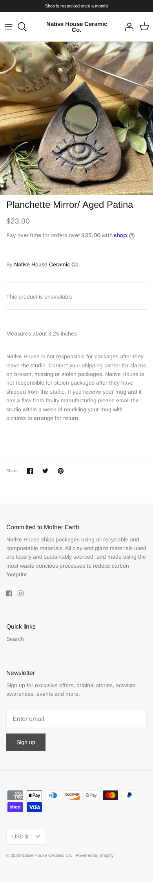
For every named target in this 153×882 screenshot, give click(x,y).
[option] (76, 118)
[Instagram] (21, 593)
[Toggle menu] (8, 26)
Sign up (25, 742)
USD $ (20, 836)
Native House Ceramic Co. (47, 264)
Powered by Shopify (95, 855)
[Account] (127, 26)
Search (15, 639)
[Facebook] (9, 593)
